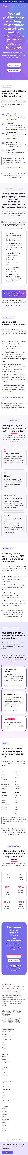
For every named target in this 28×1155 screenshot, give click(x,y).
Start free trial (14, 65)
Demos (4, 1084)
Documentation (6, 1087)
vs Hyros (4, 1125)
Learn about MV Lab (10, 532)
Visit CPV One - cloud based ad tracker (13, 1)
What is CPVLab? (6, 1031)
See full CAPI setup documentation (11, 168)
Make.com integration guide (12, 686)
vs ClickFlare (5, 1130)
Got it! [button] (7, 1152)
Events (3, 1072)
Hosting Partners (6, 1062)
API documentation (9, 710)
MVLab (3, 1048)
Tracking (4, 1056)
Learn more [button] (5, 1148)
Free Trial (17, 6)
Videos (4, 1095)
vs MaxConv (5, 1128)
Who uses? (5, 1034)
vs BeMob (4, 1114)
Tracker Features (6, 1037)
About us (4, 1070)
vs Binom (4, 1108)
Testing (4, 1059)
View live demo (14, 70)
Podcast (4, 1097)
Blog (3, 1092)
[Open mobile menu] (25, 6)
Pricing (3, 1042)
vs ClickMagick (5, 1119)
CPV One (15, 967)
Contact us (5, 1075)
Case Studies (5, 1100)
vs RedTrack (5, 1122)
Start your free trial (13, 956)
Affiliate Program (6, 1089)
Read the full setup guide (13, 305)
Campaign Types (6, 1039)
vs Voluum (4, 1111)
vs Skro (4, 1117)
